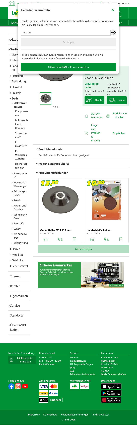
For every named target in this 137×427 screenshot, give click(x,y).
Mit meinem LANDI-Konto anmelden (68, 67)
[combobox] (65, 32)
